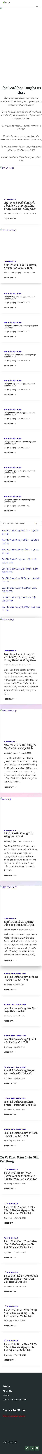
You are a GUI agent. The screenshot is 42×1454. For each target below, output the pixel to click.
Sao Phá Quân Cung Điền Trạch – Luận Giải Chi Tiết (20, 570)
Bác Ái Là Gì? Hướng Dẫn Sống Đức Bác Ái (18, 835)
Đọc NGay (10, 218)
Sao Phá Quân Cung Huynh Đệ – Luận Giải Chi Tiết (19, 561)
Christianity (10, 199)
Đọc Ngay (10, 308)
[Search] (36, 523)
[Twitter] (32, 1448)
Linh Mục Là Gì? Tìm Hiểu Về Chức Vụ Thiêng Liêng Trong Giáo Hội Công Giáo (20, 205)
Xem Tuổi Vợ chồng (13, 294)
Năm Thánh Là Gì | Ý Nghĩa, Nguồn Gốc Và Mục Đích (20, 266)
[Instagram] (37, 1448)
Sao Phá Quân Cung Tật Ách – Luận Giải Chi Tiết (20, 551)
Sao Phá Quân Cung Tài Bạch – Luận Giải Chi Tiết (21, 580)
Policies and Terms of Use (14, 1399)
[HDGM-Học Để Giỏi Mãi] (8, 6)
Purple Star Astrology (15, 973)
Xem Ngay (10, 699)
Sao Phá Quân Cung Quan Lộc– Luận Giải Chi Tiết (19, 599)
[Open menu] (37, 6)
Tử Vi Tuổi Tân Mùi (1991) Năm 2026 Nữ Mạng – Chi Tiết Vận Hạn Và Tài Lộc (19, 1210)
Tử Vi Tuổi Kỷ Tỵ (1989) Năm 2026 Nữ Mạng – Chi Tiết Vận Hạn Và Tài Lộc (21, 1278)
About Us (7, 1391)
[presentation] (21, 180)
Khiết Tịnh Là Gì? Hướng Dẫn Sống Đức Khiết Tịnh (19, 923)
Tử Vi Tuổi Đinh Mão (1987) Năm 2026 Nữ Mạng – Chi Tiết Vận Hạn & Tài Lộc (20, 1347)
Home (6, 1395)
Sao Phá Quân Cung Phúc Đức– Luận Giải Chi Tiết (19, 589)
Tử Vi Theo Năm (11, 1170)
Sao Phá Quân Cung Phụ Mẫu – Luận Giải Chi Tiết (21, 609)
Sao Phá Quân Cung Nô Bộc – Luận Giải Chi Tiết (20, 542)
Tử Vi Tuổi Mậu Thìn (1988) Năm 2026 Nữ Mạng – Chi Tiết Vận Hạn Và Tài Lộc (20, 1313)
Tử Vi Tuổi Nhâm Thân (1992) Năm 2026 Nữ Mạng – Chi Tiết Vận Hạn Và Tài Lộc (21, 1175)
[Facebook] (27, 1448)
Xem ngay (10, 990)
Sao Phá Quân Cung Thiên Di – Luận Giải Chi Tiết (20, 532)
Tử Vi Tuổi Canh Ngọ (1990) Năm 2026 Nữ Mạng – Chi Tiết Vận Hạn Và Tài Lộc (20, 1244)
